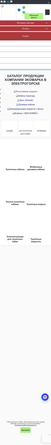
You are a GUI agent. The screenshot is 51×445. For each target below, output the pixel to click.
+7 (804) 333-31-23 (33, 9)
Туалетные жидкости (36, 240)
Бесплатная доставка (25, 132)
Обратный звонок (33, 16)
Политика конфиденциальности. (25, 425)
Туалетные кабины (15, 169)
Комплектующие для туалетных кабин (15, 239)
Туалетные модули (36, 204)
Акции (9, 131)
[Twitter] (11, 3)
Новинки (41, 131)
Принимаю (25, 430)
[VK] (8, 2)
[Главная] (8, 12)
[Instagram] (5, 3)
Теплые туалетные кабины (15, 203)
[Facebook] (2, 3)
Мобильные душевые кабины (36, 168)
